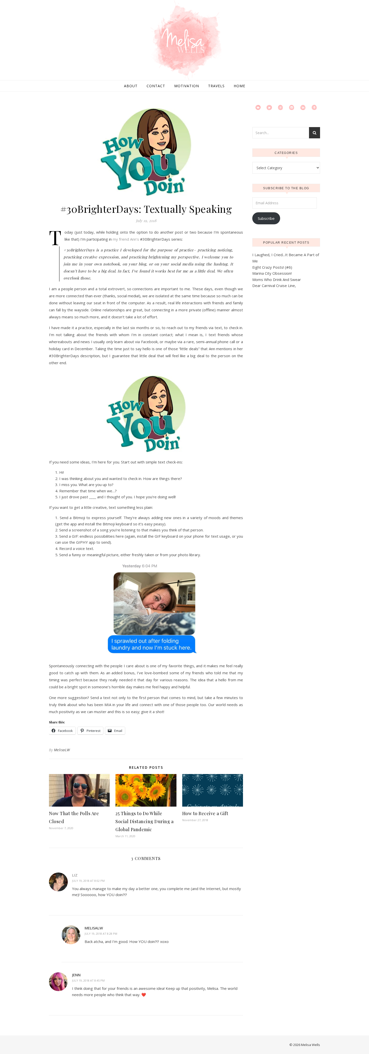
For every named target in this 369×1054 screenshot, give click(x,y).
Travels (216, 85)
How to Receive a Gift (205, 813)
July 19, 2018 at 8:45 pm (88, 980)
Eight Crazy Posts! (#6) (272, 267)
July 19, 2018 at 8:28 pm (101, 933)
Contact (156, 85)
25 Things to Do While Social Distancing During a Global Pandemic (144, 821)
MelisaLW (62, 749)
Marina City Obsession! (272, 273)
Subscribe (266, 218)
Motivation (186, 85)
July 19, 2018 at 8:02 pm (88, 881)
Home (239, 85)
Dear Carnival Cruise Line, (274, 285)
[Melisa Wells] (184, 40)
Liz (75, 875)
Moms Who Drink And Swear (276, 279)
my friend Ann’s (126, 239)
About (131, 85)
